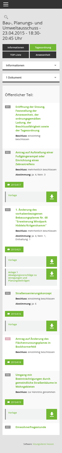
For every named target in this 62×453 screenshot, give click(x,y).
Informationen (16, 47)
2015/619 (16, 402)
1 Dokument (13, 77)
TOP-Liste (15, 54)
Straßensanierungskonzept (34, 293)
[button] (51, 197)
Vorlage (12, 195)
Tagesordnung (43, 47)
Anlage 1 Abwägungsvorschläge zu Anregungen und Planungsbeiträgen (22, 276)
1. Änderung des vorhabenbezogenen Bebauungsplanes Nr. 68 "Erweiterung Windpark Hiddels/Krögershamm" (32, 217)
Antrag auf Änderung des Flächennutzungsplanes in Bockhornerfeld (33, 342)
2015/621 (16, 249)
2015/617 (16, 184)
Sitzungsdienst (43, 444)
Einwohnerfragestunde (31, 427)
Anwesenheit (43, 54)
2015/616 (16, 313)
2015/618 (16, 362)
